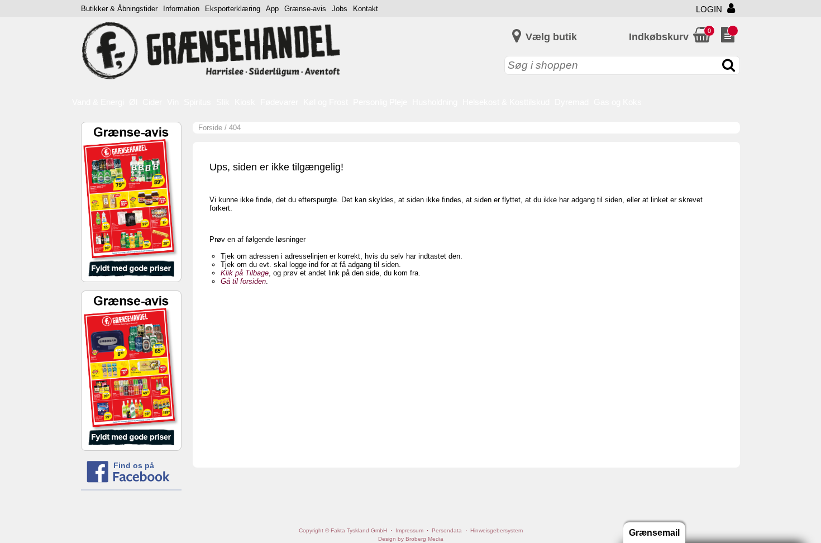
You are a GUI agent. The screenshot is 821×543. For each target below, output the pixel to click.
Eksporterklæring (232, 8)
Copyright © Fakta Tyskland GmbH (343, 530)
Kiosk (245, 102)
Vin (173, 102)
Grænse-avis (305, 8)
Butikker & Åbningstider (119, 8)
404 (235, 127)
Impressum (409, 530)
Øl (133, 102)
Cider (152, 102)
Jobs (339, 8)
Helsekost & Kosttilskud (506, 102)
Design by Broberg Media (410, 539)
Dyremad (572, 102)
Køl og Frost (325, 102)
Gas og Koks (618, 102)
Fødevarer (279, 102)
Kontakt (365, 8)
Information (181, 8)
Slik (223, 102)
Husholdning (434, 102)
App (272, 8)
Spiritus (197, 102)
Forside (210, 127)
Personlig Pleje (380, 102)
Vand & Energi (98, 102)
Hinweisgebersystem (496, 530)
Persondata (447, 530)
